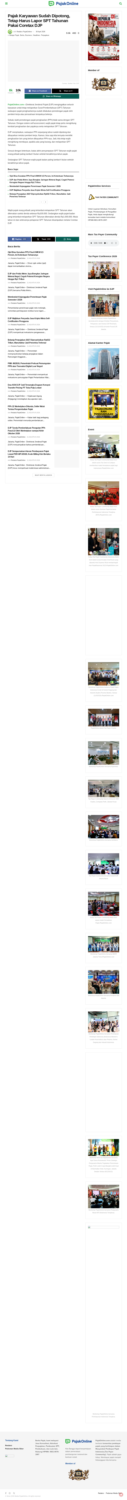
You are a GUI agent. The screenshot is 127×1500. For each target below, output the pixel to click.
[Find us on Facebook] (5, 1493)
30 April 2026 (40, 32)
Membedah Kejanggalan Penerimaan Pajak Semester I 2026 (35, 186)
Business (28, 35)
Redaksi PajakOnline (24, 32)
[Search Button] (120, 3)
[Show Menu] (6, 3)
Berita (22, 35)
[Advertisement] (103, 139)
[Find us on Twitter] (14, 1493)
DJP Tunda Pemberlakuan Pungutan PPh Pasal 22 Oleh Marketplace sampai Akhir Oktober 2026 (26, 431)
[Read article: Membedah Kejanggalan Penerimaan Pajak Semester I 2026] (66, 304)
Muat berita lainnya (43, 475)
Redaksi (8, 1445)
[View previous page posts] (41, 202)
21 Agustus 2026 (33, 258)
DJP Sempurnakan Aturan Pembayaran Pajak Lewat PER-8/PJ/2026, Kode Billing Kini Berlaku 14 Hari (29, 454)
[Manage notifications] (121, 1495)
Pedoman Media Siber (14, 1449)
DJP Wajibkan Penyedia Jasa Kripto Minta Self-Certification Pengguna (40, 190)
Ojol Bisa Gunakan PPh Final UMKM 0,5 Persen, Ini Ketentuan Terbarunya (41, 176)
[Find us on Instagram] (10, 1493)
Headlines (36, 35)
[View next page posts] (46, 202)
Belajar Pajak (14, 35)
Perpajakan (45, 35)
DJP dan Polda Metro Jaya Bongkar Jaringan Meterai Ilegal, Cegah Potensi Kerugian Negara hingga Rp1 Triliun (29, 276)
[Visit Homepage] (63, 3)
